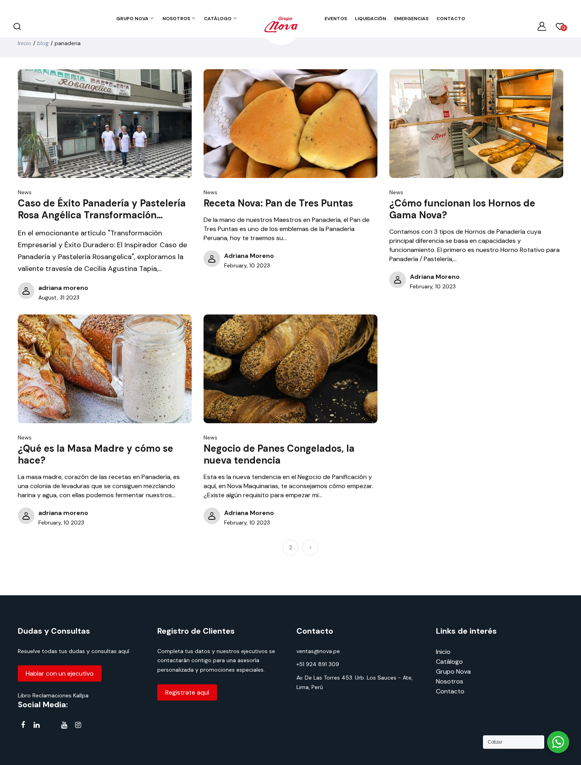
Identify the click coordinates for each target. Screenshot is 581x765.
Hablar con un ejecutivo (60, 673)
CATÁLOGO (218, 18)
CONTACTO (450, 18)
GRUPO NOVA (133, 18)
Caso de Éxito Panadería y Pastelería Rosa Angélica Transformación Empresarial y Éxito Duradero (102, 209)
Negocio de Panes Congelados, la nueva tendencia (279, 454)
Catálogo (449, 661)
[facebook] (23, 725)
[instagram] (78, 725)
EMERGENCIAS (411, 18)
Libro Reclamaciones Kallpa (53, 695)
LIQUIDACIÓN (370, 18)
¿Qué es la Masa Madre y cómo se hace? (95, 454)
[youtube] (64, 725)
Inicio (24, 43)
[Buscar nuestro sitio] (17, 26)
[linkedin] (37, 725)
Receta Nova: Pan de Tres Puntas (278, 203)
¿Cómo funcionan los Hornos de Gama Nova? (462, 209)
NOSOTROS (176, 18)
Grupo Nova (453, 671)
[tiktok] (50, 726)
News (25, 192)
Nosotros (449, 681)
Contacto (450, 691)
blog (43, 43)
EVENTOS (335, 18)
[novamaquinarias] (281, 26)
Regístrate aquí (187, 692)
